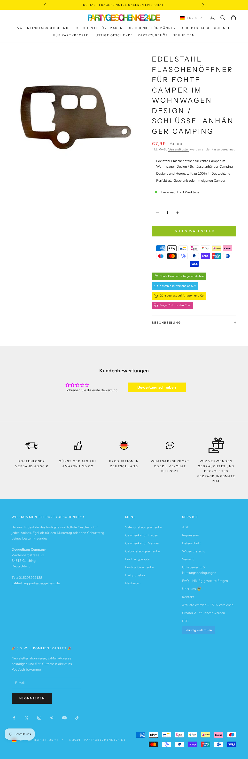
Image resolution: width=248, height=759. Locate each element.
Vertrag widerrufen (199, 630)
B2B (185, 621)
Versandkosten (178, 149)
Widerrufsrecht (193, 551)
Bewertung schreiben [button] (156, 387)
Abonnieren (32, 698)
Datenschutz (191, 543)
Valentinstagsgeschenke (44, 28)
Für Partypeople (71, 35)
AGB (185, 527)
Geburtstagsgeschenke (206, 28)
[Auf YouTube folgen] (64, 717)
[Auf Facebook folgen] (14, 717)
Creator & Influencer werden (203, 613)
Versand (188, 559)
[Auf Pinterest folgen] (51, 717)
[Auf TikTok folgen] (77, 717)
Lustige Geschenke (113, 35)
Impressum (190, 535)
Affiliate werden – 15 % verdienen (207, 605)
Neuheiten (183, 35)
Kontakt (188, 597)
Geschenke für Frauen (99, 28)
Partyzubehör (153, 35)
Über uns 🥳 (191, 589)
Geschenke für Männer (152, 28)
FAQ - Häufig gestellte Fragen (205, 581)
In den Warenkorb (194, 231)
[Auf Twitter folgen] (26, 717)
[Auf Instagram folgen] (39, 717)
